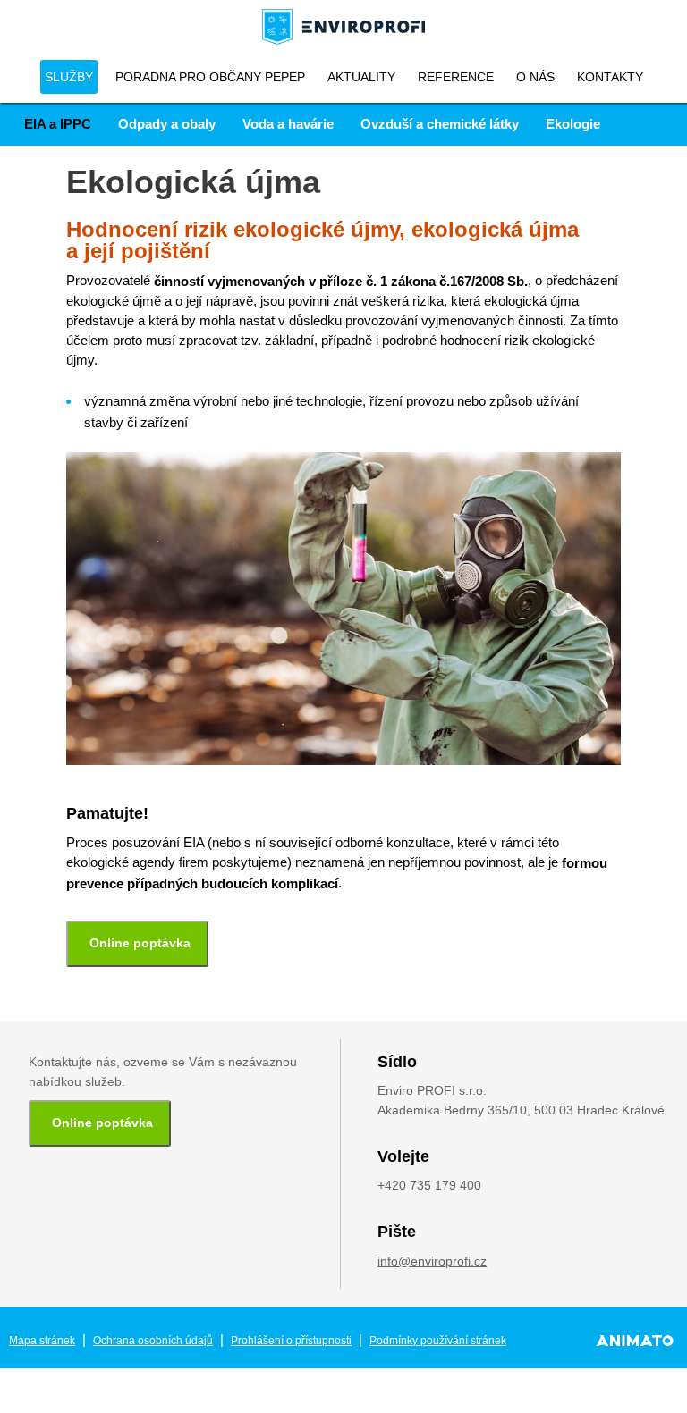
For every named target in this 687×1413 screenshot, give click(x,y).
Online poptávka (140, 943)
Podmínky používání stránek (437, 1340)
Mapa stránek (42, 1340)
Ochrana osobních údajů (153, 1340)
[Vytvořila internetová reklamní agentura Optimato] (634, 1341)
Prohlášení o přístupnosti (291, 1340)
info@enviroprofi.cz (432, 1261)
